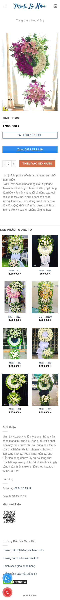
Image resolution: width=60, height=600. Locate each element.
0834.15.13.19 (23, 488)
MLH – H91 (45, 270)
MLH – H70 (15, 270)
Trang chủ (22, 20)
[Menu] (4, 6)
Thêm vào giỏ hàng (37, 163)
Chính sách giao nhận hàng (18, 566)
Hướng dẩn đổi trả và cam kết (20, 558)
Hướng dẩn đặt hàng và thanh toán (23, 550)
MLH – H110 (45, 317)
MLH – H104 (15, 317)
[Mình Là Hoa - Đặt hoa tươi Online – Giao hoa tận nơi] (30, 6)
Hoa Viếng (37, 20)
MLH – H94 (15, 409)
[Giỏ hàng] (56, 6)
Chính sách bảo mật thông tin (19, 573)
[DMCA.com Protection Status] (15, 581)
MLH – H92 (45, 409)
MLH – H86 (15, 363)
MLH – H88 (45, 363)
